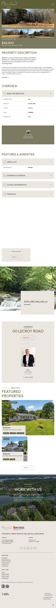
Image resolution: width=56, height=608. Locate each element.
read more (27, 304)
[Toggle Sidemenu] (52, 4)
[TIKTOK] (31, 548)
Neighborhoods (6, 560)
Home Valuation (6, 562)
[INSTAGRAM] (24, 548)
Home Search (5, 564)
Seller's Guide (5, 576)
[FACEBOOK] (21, 548)
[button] (28, 509)
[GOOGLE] (35, 548)
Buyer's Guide (5, 574)
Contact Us (5, 566)
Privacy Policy (46, 598)
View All (41, 33)
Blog (3, 572)
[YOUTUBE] (28, 548)
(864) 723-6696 (9, 541)
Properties (4, 558)
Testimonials (5, 578)
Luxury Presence (48, 595)
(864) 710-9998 (28, 136)
